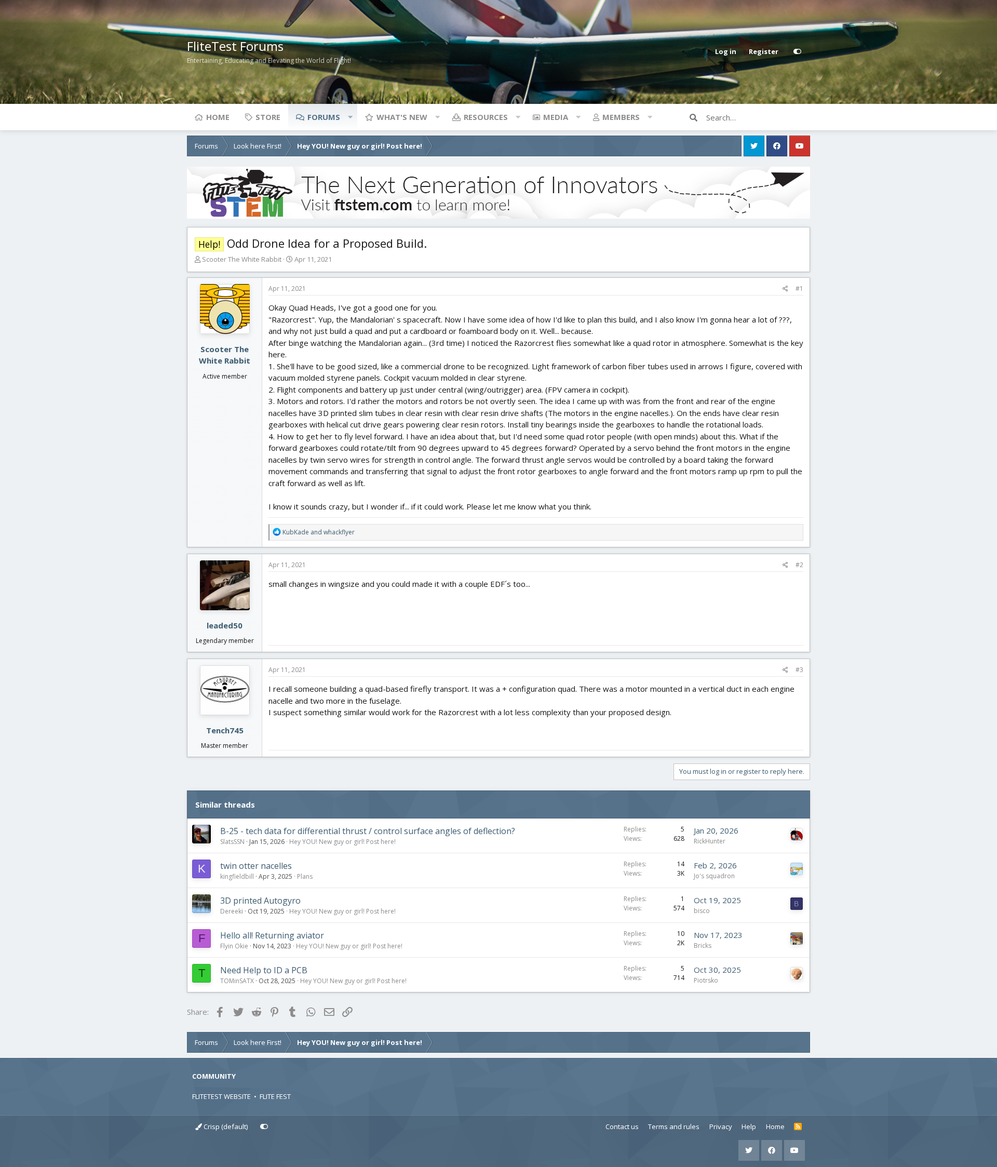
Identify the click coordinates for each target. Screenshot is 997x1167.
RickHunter (709, 841)
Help (749, 1126)
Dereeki (231, 911)
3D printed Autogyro (260, 900)
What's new (401, 117)
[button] (350, 117)
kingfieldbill (237, 876)
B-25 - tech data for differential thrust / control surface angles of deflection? (367, 831)
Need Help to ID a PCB (263, 970)
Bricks (702, 945)
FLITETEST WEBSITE (221, 1096)
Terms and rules (673, 1126)
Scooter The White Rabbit (241, 259)
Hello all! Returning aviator (272, 935)
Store (267, 117)
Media (555, 117)
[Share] (785, 289)
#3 (799, 669)
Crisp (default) (225, 1126)
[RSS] (798, 1127)
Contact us (622, 1126)
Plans (305, 876)
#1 (799, 288)
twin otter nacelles (256, 865)
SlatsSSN (232, 841)
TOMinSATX (237, 980)
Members (621, 117)
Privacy (720, 1126)
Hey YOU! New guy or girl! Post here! (342, 841)
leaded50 (224, 625)
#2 (799, 564)
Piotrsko (706, 980)
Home (218, 117)
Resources (486, 117)
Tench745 (225, 730)
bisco (702, 910)
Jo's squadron (714, 875)
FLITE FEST (275, 1096)
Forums (323, 117)
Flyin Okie (234, 946)
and (318, 532)
